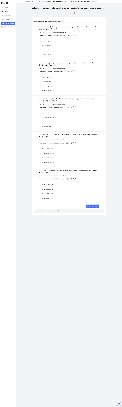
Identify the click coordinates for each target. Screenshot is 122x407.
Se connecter (8, 19)
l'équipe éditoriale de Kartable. (50, 20)
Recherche (7, 15)
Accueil (6, 7)
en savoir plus (77, 210)
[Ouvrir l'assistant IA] (119, 404)
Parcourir (7, 11)
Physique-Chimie (41, 1)
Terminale (32, 1)
